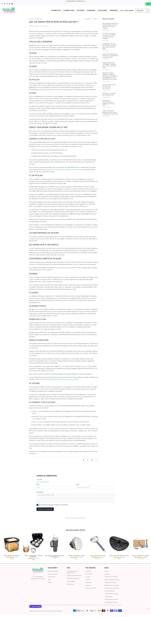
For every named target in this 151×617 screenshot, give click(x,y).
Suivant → (95, 19)
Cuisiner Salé (89, 571)
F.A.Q (49, 579)
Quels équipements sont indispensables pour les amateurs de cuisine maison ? (110, 26)
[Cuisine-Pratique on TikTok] (9, 4)
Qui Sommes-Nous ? (52, 574)
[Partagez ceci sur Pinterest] (92, 460)
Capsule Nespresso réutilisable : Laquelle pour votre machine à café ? (109, 65)
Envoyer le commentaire (45, 509)
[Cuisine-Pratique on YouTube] (12, 4)
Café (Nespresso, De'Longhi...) (112, 593)
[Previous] (4, 546)
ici (36, 453)
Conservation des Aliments (111, 576)
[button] (56, 10)
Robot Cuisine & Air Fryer (110, 582)
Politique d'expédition (53, 571)
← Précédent (87, 19)
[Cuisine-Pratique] (9, 10)
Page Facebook (70, 584)
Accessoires (88, 582)
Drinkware (88, 585)
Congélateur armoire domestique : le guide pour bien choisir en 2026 (109, 46)
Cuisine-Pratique (36, 611)
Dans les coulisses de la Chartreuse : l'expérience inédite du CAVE (110, 55)
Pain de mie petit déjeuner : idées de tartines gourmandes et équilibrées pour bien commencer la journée (109, 76)
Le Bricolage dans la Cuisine (111, 599)
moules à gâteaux (46, 270)
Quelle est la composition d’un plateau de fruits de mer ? (108, 103)
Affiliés (49, 582)
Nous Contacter (51, 576)
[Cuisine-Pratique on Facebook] (4, 4)
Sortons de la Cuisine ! (91, 588)
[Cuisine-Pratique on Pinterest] (7, 4)
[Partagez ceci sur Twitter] (83, 460)
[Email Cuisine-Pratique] (2, 4)
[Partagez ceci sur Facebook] (87, 460)
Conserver (88, 579)
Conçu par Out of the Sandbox (54, 611)
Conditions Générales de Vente (74, 575)
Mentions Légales (71, 581)
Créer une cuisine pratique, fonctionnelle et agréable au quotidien (110, 112)
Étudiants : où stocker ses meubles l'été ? (109, 94)
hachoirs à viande (36, 116)
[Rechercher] (147, 10)
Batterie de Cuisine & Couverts (112, 585)
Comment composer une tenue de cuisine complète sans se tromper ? (109, 36)
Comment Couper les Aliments (112, 588)
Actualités (107, 574)
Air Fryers (88, 576)
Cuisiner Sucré (89, 574)
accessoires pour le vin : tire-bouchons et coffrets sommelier (59, 169)
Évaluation (39, 479)
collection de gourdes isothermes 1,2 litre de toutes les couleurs (59, 379)
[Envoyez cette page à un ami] (96, 460)
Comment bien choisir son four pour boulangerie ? (109, 86)
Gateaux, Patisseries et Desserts (112, 579)
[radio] (37, 482)
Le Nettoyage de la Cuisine (111, 602)
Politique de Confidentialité (73, 578)
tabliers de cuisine (54, 219)
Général (106, 571)
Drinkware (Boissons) (110, 590)
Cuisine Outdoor (108, 596)
